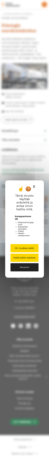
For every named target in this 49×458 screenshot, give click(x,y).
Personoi (24, 267)
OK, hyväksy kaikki (24, 248)
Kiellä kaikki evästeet (24, 257)
